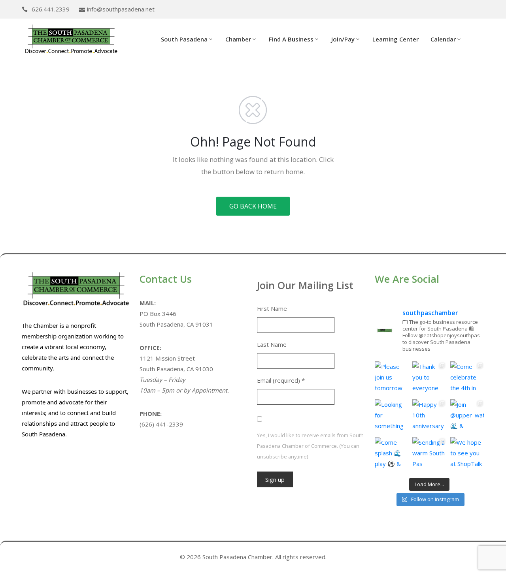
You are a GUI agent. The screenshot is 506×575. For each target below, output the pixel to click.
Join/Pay (343, 39)
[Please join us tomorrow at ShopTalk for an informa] (392, 378)
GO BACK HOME (253, 206)
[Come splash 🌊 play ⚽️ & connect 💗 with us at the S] (392, 454)
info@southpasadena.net (121, 9)
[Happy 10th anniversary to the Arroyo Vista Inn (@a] (429, 416)
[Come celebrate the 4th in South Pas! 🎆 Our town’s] (467, 378)
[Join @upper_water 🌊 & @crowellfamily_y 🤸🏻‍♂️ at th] (467, 416)
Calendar (443, 39)
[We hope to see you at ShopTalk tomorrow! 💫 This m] (467, 454)
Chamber (238, 39)
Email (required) (281, 380)
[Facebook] (469, 10)
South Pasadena (184, 39)
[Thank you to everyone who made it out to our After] (429, 378)
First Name (272, 308)
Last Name (272, 344)
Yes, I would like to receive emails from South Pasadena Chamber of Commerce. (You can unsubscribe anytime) (310, 446)
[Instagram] (482, 10)
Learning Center (395, 39)
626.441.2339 (51, 9)
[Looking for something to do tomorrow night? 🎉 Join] (392, 416)
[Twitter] (457, 10)
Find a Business (291, 39)
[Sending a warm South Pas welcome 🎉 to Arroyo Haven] (429, 454)
